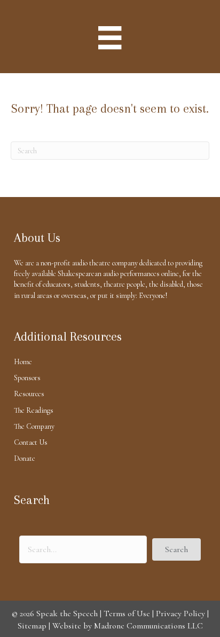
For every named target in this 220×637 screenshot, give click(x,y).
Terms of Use (127, 613)
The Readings (33, 410)
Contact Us (31, 442)
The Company (34, 426)
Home (23, 361)
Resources (29, 393)
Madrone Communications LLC (148, 625)
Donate (24, 458)
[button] (176, 549)
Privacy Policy (180, 613)
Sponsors (27, 377)
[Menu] (110, 38)
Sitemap (32, 625)
